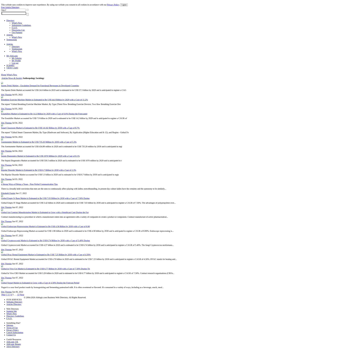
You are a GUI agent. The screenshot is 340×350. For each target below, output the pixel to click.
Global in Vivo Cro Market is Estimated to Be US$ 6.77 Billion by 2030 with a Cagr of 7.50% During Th (45, 269)
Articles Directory (13, 304)
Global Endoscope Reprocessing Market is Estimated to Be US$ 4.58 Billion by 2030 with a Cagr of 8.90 (45, 226)
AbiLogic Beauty (13, 344)
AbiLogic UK (12, 342)
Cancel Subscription (14, 332)
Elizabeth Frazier (8, 193)
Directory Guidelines (15, 316)
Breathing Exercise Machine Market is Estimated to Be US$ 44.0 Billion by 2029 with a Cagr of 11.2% (44, 100)
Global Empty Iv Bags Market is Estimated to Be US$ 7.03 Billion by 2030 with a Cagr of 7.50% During (45, 198)
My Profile (16, 61)
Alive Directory (13, 346)
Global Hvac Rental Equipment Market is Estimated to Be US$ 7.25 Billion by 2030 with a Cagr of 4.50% (46, 255)
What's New (17, 23)
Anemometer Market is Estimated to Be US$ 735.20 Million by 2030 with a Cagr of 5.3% (38, 142)
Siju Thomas (6, 95)
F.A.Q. (15, 28)
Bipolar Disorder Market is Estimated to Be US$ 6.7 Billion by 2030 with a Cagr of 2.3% (38, 170)
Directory (10, 20)
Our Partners (17, 32)
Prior (3, 295)
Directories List (18, 30)
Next (22, 295)
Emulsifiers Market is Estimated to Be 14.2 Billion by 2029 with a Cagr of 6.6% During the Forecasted (44, 114)
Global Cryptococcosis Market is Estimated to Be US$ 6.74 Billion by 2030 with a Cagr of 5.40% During (45, 240)
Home (3, 75)
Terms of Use (12, 328)
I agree (124, 5)
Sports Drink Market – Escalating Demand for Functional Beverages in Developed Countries (40, 86)
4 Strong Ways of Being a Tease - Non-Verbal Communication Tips (29, 184)
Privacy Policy (113, 5)
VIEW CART (12, 68)
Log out (15, 63)
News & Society (15, 78)
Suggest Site (11, 311)
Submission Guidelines (21, 25)
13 (18, 295)
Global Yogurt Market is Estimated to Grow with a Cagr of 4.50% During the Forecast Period (40, 283)
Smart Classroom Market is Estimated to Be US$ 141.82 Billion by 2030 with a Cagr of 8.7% (40, 128)
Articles (9, 35)
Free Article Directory (10, 7)
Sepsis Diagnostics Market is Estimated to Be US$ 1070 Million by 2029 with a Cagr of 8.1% (40, 156)
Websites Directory (14, 302)
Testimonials (11, 40)
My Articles (17, 58)
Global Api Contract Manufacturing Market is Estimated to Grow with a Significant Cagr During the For (45, 212)
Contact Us (11, 335)
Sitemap (9, 325)
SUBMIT (10, 65)
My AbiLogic (12, 56)
